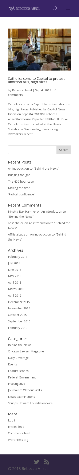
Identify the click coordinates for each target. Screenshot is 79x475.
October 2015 (17, 315)
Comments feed (19, 433)
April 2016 (14, 295)
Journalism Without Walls (25, 390)
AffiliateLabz (16, 234)
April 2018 (14, 282)
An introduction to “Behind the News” (33, 168)
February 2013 (18, 328)
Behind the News (19, 345)
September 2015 (19, 321)
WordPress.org (18, 440)
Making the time (19, 188)
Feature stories (18, 371)
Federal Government (22, 377)
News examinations (21, 397)
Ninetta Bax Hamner (22, 211)
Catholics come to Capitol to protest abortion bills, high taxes (36, 80)
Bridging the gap (19, 175)
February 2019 (18, 257)
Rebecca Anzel (22, 90)
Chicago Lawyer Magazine (26, 351)
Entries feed (16, 427)
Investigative (16, 384)
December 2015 (19, 302)
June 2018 (14, 270)
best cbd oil (16, 223)
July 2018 (14, 263)
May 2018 (14, 276)
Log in (12, 420)
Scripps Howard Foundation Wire (30, 403)
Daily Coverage (18, 358)
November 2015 (19, 308)
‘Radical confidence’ (21, 194)
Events (12, 364)
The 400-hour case (21, 181)
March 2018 (16, 289)
